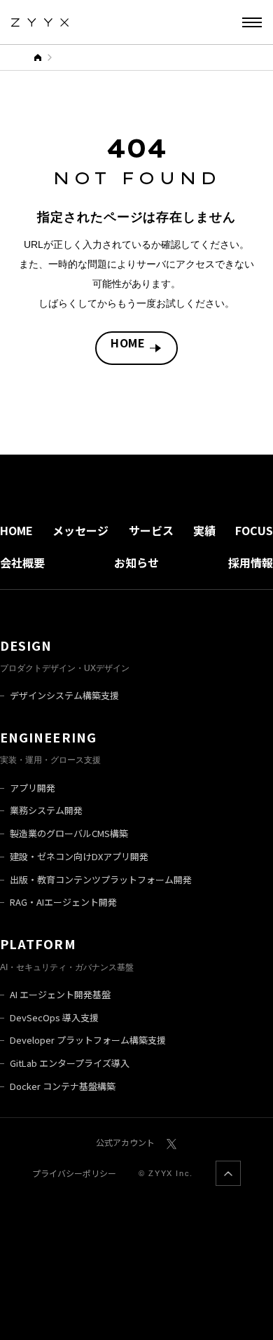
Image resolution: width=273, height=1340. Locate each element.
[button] (252, 22)
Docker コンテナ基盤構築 (62, 1086)
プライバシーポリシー (74, 1173)
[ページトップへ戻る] (228, 1173)
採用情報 (250, 562)
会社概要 (22, 562)
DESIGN (26, 645)
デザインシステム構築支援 (64, 695)
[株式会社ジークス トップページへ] (40, 22)
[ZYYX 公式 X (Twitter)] (171, 1142)
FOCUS (254, 530)
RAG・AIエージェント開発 (63, 902)
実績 (204, 530)
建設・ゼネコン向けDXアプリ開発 (79, 856)
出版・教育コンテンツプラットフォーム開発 (101, 879)
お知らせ (136, 562)
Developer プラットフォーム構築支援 (88, 1040)
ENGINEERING (48, 737)
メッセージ (80, 530)
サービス (151, 530)
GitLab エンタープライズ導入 (70, 1063)
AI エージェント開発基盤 (60, 994)
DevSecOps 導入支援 (54, 1017)
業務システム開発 (46, 810)
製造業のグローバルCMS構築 (69, 833)
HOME (128, 342)
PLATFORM (38, 943)
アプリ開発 (32, 787)
